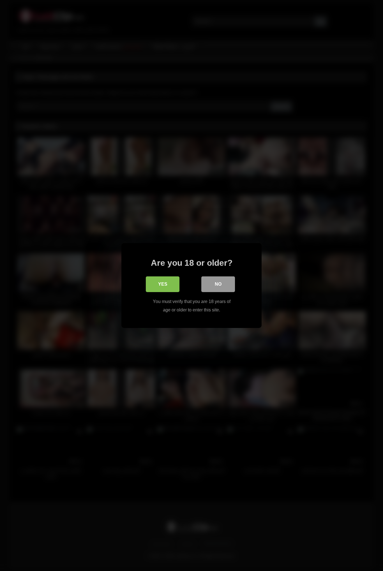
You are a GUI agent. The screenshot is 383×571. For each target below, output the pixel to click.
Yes (162, 284)
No (218, 284)
